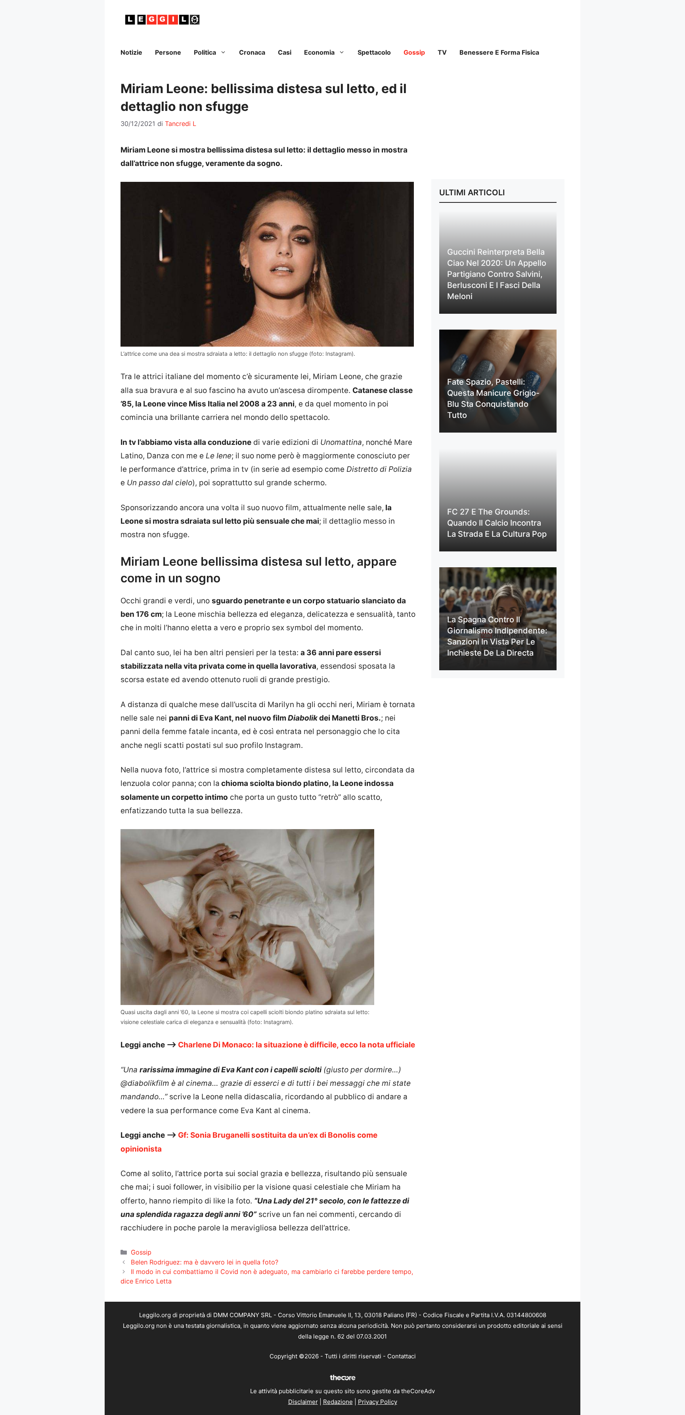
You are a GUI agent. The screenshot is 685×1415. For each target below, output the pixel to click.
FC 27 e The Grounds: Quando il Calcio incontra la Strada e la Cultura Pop (497, 523)
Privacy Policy (377, 1401)
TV (442, 52)
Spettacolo (374, 52)
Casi (284, 52)
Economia (319, 52)
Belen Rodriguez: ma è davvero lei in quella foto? (204, 1262)
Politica (205, 52)
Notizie (131, 52)
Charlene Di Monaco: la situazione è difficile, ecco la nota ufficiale (296, 1044)
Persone (168, 52)
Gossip (414, 52)
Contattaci (401, 1356)
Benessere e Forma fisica (499, 52)
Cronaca (252, 52)
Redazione (338, 1401)
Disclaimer (303, 1401)
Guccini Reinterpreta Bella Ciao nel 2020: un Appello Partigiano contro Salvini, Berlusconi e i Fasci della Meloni (496, 274)
